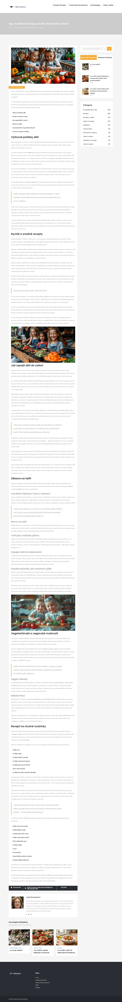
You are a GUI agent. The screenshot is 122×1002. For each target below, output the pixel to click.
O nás (37, 977)
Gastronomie (87, 129)
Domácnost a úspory (90, 133)
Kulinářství (86, 125)
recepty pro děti (35, 887)
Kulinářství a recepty (90, 140)
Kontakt (37, 987)
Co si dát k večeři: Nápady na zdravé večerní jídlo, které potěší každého (41, 953)
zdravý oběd (44, 887)
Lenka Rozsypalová (17, 87)
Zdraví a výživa (38, 948)
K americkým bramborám (78, 5)
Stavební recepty (59, 5)
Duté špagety (95, 5)
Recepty (60, 948)
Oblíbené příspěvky (105, 58)
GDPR (36, 985)
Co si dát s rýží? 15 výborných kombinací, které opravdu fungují (66, 952)
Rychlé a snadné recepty (20, 116)
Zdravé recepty (88, 144)
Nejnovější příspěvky (88, 58)
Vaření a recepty (88, 121)
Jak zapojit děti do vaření (20, 120)
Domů (10, 27)
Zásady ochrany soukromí (42, 982)
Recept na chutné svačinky (20, 131)
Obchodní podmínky (41, 980)
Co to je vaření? (16, 950)
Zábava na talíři (17, 124)
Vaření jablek (108, 5)
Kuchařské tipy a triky (16, 948)
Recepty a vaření (88, 117)
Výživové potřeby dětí (19, 113)
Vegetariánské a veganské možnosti (23, 128)
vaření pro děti (34, 889)
